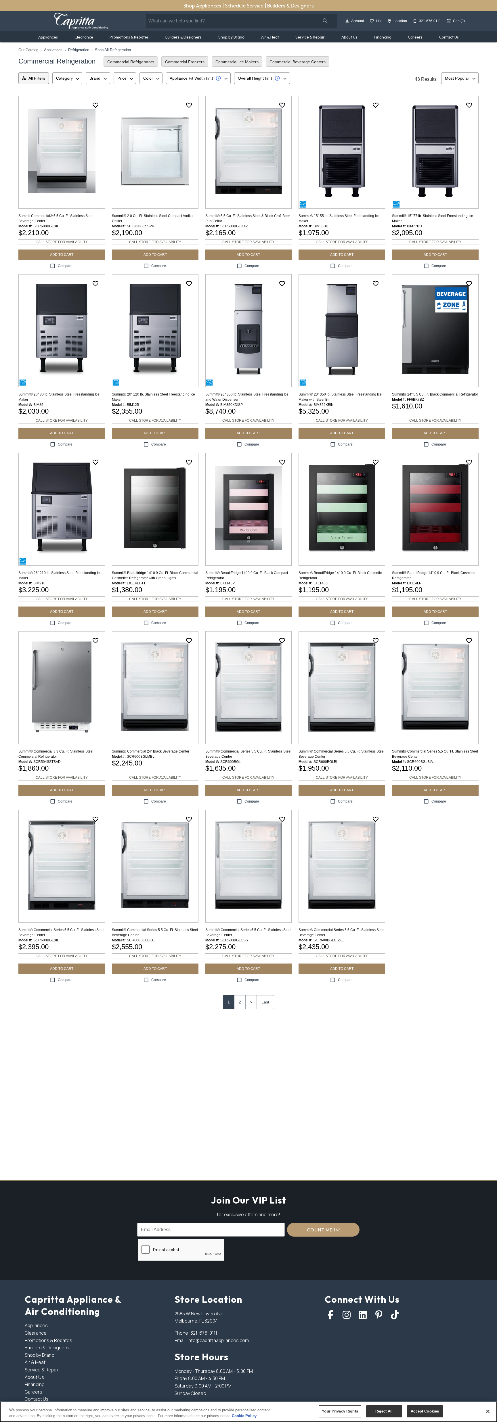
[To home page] (81, 21)
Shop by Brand (231, 37)
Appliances (48, 37)
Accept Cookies (425, 1411)
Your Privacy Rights (340, 1411)
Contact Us (449, 37)
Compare (65, 266)
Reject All (384, 1411)
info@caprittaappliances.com (218, 1340)
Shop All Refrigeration (113, 50)
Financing (382, 37)
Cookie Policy (244, 1416)
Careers (415, 37)
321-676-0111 (203, 1333)
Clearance (83, 37)
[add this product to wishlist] (95, 105)
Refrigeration (78, 50)
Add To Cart (61, 255)
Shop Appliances (202, 5)
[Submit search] (325, 21)
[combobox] (67, 78)
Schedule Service (245, 5)
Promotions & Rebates (129, 37)
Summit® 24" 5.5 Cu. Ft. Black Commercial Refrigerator (435, 394)
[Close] (487, 1411)
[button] (347, 21)
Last (265, 1002)
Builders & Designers (290, 5)
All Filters (36, 78)
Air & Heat (270, 37)
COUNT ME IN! (323, 1230)
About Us (349, 37)
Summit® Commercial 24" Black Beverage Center (150, 751)
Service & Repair (310, 37)
